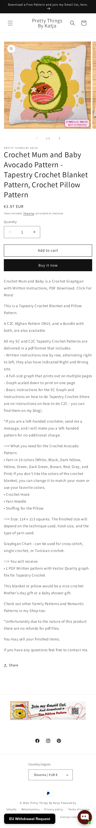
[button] (10, 23)
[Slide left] (36, 138)
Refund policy (31, 809)
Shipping (28, 213)
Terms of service (79, 809)
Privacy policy (53, 809)
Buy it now (48, 265)
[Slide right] (59, 138)
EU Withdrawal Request (29, 819)
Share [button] (13, 665)
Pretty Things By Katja (45, 803)
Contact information (74, 817)
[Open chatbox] (85, 817)
